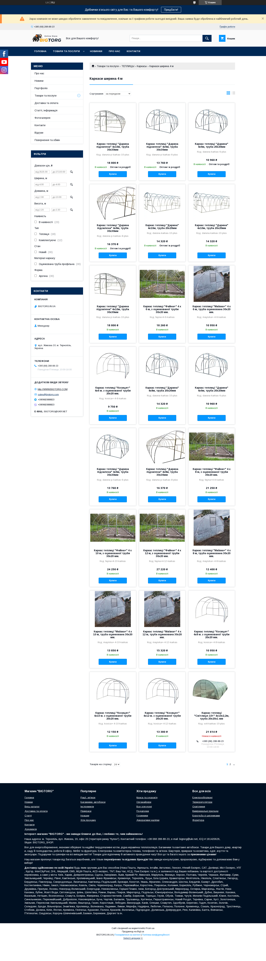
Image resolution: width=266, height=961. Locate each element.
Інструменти (87, 806)
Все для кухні (144, 806)
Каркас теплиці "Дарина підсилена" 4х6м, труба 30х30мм (162, 146)
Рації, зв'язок (88, 797)
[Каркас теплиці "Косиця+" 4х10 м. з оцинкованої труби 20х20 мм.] (113, 690)
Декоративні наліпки (147, 820)
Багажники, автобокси (93, 802)
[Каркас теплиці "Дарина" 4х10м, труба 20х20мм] (162, 202)
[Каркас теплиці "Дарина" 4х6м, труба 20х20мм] (212, 121)
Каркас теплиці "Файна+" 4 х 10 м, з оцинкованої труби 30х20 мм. (113, 553)
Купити (113, 174)
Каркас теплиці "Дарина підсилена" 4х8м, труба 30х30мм (113, 228)
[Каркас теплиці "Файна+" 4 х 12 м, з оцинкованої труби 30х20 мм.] (162, 528)
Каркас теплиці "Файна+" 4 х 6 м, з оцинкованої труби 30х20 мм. (162, 309)
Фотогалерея (42, 117)
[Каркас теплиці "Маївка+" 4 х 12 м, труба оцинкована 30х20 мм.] (162, 609)
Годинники (142, 815)
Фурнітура (198, 820)
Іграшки (85, 815)
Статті (28, 815)
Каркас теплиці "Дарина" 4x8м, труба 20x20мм (162, 389)
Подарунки (142, 811)
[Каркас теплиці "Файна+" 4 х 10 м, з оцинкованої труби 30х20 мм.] (113, 528)
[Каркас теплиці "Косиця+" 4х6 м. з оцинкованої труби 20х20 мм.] (113, 365)
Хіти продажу (88, 820)
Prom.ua (150, 928)
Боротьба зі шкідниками (206, 815)
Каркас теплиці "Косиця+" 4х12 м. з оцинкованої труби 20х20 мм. (162, 715)
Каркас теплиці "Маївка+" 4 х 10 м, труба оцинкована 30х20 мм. (112, 634)
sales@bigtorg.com (48, 394)
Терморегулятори (202, 802)
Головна (40, 51)
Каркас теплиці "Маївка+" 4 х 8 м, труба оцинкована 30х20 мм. (212, 553)
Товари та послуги (66, 51)
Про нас (114, 51)
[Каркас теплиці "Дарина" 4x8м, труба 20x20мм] (162, 365)
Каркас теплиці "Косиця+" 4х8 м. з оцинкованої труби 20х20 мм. (211, 634)
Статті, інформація (46, 110)
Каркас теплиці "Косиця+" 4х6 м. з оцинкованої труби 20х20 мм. (113, 390)
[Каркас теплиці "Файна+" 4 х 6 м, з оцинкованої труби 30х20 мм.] (162, 284)
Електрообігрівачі (202, 797)
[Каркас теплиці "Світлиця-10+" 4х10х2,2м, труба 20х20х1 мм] (212, 690)
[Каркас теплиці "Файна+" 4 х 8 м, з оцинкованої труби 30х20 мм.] (212, 446)
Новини (39, 80)
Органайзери (143, 802)
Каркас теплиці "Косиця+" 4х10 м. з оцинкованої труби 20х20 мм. (112, 715)
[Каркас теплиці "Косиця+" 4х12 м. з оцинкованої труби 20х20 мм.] (162, 690)
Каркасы (142, 66)
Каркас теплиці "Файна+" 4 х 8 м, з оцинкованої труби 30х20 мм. (212, 472)
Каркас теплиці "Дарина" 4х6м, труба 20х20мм (211, 145)
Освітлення (198, 806)
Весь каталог (32, 806)
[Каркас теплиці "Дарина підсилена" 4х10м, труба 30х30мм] (113, 121)
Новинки (96, 51)
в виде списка (233, 93)
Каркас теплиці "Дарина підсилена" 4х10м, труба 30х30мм (112, 146)
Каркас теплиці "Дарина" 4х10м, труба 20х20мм (162, 227)
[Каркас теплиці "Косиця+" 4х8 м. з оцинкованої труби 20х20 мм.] (212, 609)
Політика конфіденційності (156, 935)
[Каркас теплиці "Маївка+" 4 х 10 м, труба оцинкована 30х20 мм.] (113, 609)
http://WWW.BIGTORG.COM (52, 389)
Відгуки (39, 132)
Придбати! (171, 9)
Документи (31, 829)
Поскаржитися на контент (127, 935)
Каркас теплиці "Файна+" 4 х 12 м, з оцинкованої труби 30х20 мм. (162, 553)
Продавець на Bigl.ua (133, 931)
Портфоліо (41, 88)
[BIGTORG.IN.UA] (46, 41)
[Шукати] (207, 38)
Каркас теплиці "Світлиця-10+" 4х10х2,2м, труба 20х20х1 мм (211, 715)
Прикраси (86, 811)
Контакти (133, 51)
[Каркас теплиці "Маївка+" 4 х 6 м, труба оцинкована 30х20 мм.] (212, 284)
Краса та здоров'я (146, 797)
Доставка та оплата (46, 103)
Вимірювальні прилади (205, 811)
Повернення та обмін (47, 140)
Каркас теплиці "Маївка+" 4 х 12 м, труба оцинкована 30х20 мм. (162, 634)
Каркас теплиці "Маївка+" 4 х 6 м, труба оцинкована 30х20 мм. (212, 309)
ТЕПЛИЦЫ (127, 66)
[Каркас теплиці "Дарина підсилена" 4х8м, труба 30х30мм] (113, 202)
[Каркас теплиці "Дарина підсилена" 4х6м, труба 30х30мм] (162, 121)
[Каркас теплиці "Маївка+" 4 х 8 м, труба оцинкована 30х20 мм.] (212, 528)
